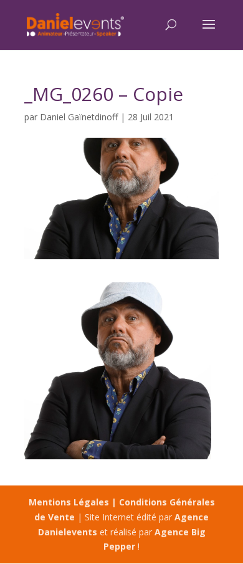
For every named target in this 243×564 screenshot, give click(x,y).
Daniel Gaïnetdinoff (79, 117)
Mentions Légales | (74, 502)
